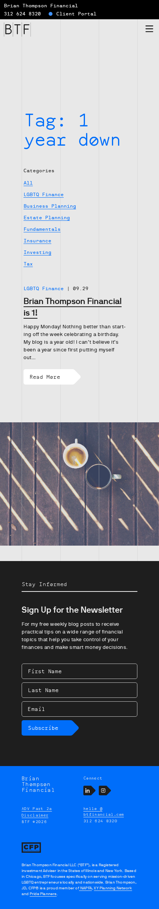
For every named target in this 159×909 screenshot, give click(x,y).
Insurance (37, 241)
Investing (37, 252)
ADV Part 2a (37, 808)
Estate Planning (47, 217)
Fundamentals (42, 229)
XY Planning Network (113, 888)
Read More (45, 376)
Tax (28, 264)
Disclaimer (35, 815)
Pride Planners (43, 894)
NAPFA (85, 888)
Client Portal (76, 14)
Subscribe (43, 727)
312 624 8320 (22, 14)
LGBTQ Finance (44, 194)
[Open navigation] (149, 30)
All (28, 183)
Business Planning (50, 206)
